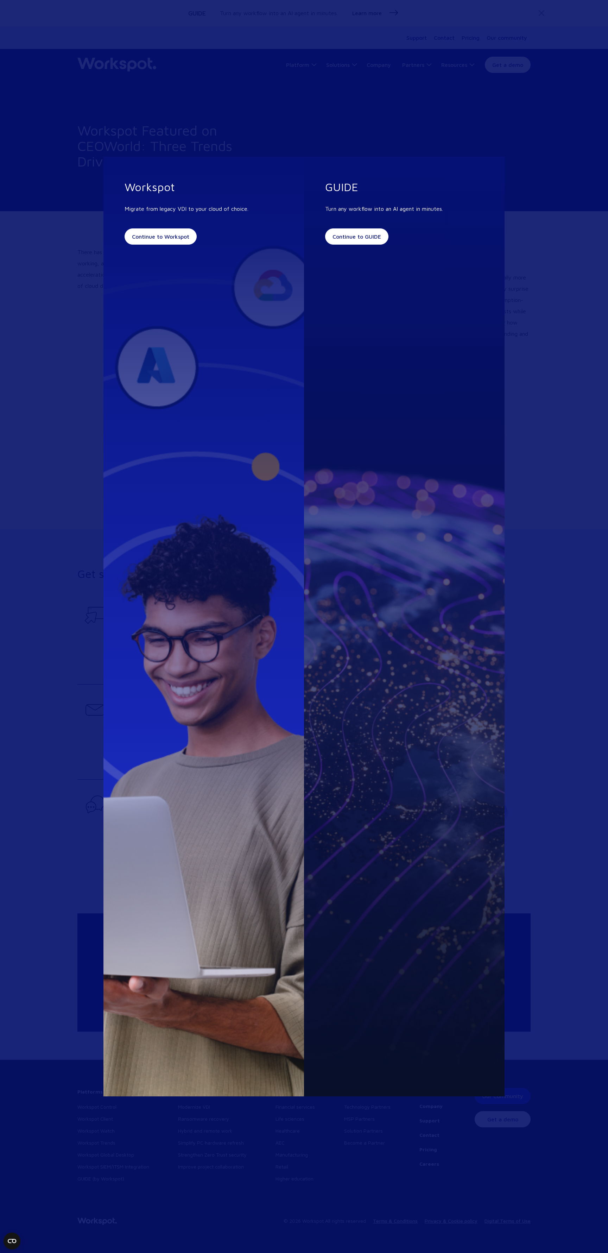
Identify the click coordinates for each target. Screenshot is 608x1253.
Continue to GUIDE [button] (356, 236)
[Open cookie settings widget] (12, 1241)
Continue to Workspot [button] (160, 236)
